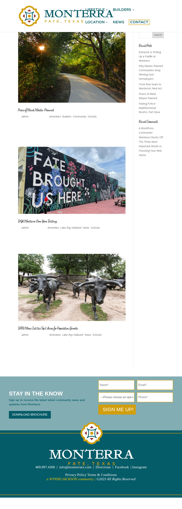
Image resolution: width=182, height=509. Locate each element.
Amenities (55, 116)
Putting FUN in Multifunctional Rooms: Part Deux (149, 108)
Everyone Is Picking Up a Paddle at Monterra (150, 56)
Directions (103, 467)
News (118, 22)
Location (95, 22)
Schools (92, 116)
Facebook (122, 467)
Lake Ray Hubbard (70, 227)
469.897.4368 (45, 467)
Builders (122, 10)
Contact (139, 22)
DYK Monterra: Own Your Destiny (37, 221)
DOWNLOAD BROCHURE (29, 414)
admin (25, 116)
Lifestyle (95, 10)
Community (79, 116)
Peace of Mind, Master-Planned (36, 110)
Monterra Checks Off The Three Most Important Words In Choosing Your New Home (151, 146)
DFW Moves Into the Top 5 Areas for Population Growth (48, 328)
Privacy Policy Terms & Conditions (91, 475)
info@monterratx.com (75, 467)
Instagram (139, 467)
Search (158, 34)
